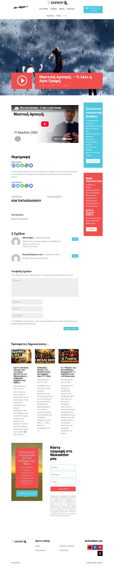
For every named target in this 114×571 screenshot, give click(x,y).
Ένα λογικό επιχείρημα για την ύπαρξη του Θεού (27, 458)
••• (64, 16)
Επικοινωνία (64, 550)
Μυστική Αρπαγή (19, 218)
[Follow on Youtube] (89, 547)
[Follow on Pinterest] (100, 547)
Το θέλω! (91, 229)
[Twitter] (18, 165)
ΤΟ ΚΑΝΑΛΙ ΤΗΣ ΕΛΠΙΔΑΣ (94, 9)
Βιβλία (61, 9)
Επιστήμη (50, 16)
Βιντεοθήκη (43, 9)
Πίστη (58, 16)
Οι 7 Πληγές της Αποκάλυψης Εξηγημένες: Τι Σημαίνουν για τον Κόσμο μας (68, 371)
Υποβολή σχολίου (71, 329)
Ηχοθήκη (53, 9)
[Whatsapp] (22, 165)
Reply (75, 239)
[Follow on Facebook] (95, 547)
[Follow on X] (100, 553)
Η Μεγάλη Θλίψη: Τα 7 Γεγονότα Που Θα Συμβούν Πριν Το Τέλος (44, 371)
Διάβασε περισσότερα (26, 493)
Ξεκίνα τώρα (93, 161)
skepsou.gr (46, 85)
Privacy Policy (15, 563)
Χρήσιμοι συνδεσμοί (67, 546)
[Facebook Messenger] (31, 165)
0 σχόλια (66, 85)
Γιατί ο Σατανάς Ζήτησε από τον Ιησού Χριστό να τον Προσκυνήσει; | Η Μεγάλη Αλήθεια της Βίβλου (20, 375)
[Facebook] (13, 165)
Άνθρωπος (70, 9)
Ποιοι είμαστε (40, 550)
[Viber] (26, 165)
